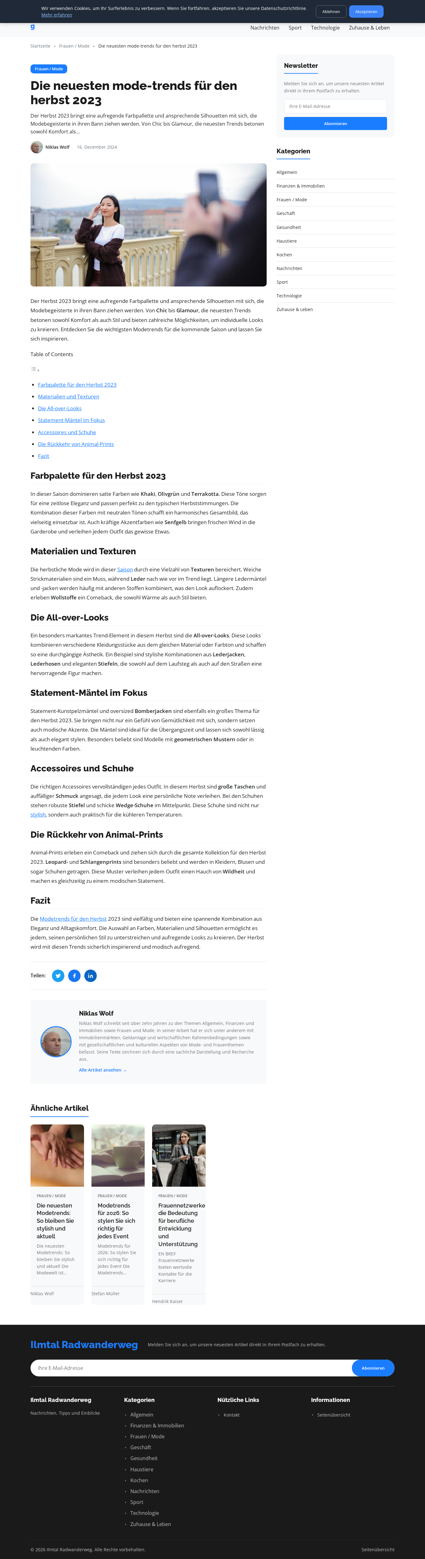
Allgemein (141, 1414)
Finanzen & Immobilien (156, 1425)
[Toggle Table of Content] (35, 370)
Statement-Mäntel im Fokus (71, 420)
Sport (295, 27)
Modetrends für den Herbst (73, 918)
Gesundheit (143, 1458)
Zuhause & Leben (369, 27)
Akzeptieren (366, 11)
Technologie (325, 27)
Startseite (40, 46)
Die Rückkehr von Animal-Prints (76, 444)
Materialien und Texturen (68, 396)
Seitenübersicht (333, 1415)
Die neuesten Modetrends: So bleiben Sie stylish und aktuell (55, 1221)
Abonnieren (335, 123)
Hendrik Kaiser (167, 1301)
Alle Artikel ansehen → (103, 1070)
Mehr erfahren (56, 15)
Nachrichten (264, 27)
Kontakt (231, 1415)
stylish (38, 814)
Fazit (43, 455)
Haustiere (141, 1469)
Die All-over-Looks (60, 408)
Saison (125, 569)
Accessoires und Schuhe (67, 432)
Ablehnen (331, 11)
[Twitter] (58, 976)
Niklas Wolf (96, 1013)
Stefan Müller (105, 1293)
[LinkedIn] (90, 976)
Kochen (138, 1480)
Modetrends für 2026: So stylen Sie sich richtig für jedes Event (116, 1221)
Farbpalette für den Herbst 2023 (77, 384)
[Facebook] (74, 976)
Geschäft (140, 1447)
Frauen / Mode (74, 46)
